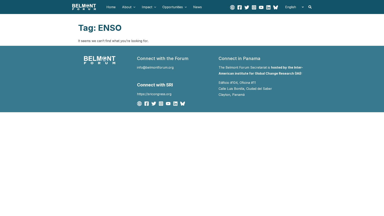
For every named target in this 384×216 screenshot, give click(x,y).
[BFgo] (232, 7)
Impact (147, 7)
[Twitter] (246, 7)
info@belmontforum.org (155, 67)
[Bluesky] (275, 7)
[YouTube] (261, 7)
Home (111, 7)
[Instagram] (254, 7)
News (197, 7)
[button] (133, 7)
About (126, 7)
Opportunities (172, 7)
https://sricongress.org (154, 94)
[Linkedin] (268, 7)
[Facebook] (239, 7)
